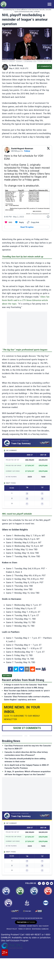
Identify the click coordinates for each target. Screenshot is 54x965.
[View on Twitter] (48, 150)
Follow (27, 151)
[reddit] (32, 669)
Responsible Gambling (40, 929)
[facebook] (10, 669)
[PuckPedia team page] (43, 669)
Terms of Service (24, 929)
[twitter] (15, 669)
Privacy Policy (12, 929)
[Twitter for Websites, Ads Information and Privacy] (48, 216)
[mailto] (27, 669)
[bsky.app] (21, 669)
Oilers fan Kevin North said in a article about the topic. (25, 300)
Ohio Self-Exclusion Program (14, 940)
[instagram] (43, 883)
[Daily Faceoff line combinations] (38, 669)
